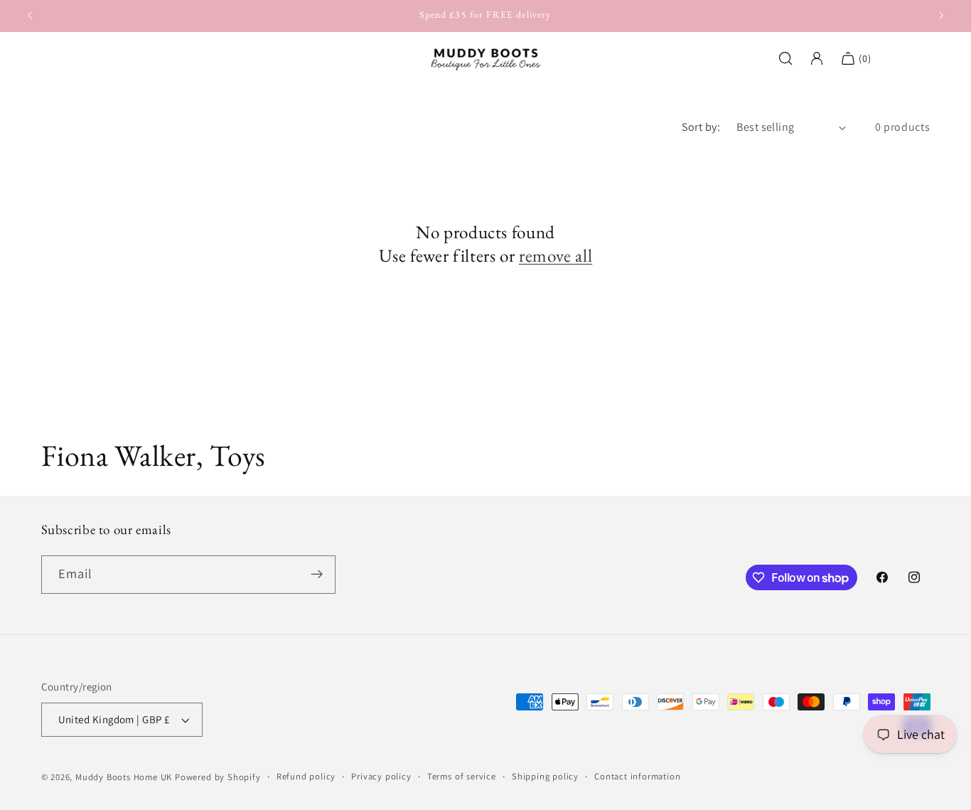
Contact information (637, 776)
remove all (555, 256)
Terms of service (461, 776)
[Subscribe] (317, 574)
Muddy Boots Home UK (123, 777)
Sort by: (701, 126)
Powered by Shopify (218, 777)
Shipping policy (545, 776)
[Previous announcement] (29, 15)
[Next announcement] (941, 15)
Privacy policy (381, 776)
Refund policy (306, 776)
